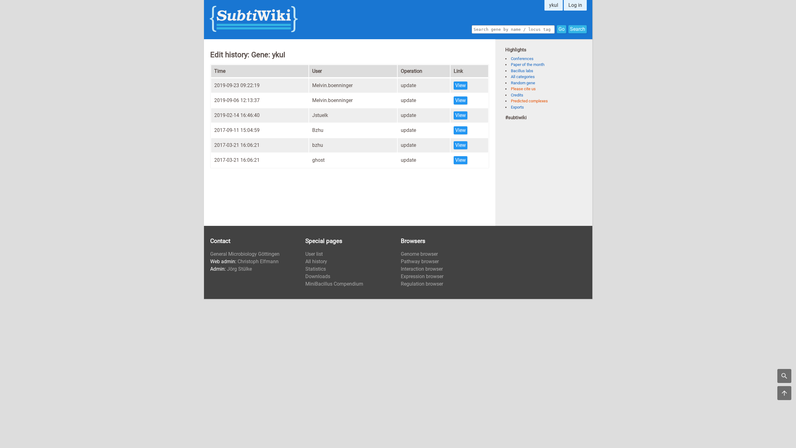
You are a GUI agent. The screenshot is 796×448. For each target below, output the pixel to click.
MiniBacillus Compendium (334, 284)
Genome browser (419, 254)
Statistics (315, 269)
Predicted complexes (529, 101)
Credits (517, 95)
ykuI (553, 5)
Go (561, 29)
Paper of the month (527, 64)
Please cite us (523, 88)
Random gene (523, 83)
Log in (575, 5)
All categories (523, 76)
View (460, 85)
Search (577, 29)
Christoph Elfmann (258, 261)
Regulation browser (422, 284)
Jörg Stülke (239, 269)
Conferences (522, 58)
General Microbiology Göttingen (245, 254)
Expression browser (422, 276)
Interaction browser (422, 269)
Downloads (317, 276)
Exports (517, 107)
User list (314, 254)
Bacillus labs (522, 70)
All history (316, 261)
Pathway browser (420, 261)
